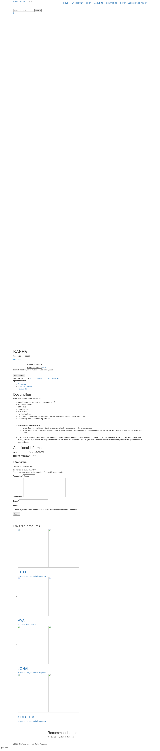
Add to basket (19, 375)
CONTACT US (111, 3)
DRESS (32, 378)
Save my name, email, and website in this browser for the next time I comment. (46, 509)
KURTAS (55, 378)
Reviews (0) (22, 389)
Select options (40, 576)
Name (16, 501)
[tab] (82, 384)
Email (16, 505)
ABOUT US (98, 3)
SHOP (88, 3)
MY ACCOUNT (77, 3)
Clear (44, 367)
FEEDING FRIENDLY (20, 367)
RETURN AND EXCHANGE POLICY (133, 3)
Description (22, 384)
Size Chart (17, 359)
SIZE (15, 364)
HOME (65, 3)
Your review (18, 496)
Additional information (26, 386)
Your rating (18, 476)
